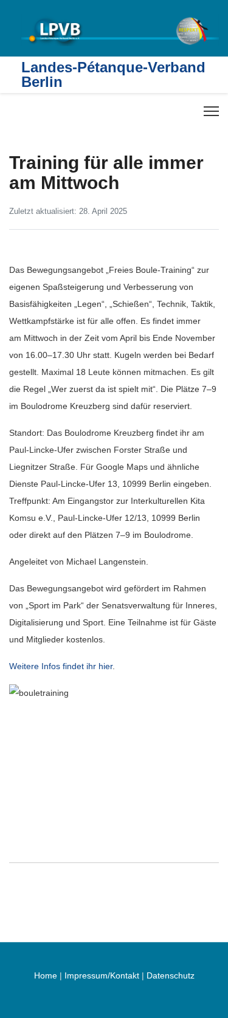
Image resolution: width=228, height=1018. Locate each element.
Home (45, 975)
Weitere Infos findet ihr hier (60, 666)
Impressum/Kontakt (101, 975)
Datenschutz (171, 975)
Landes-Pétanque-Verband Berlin (113, 74)
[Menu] (211, 111)
